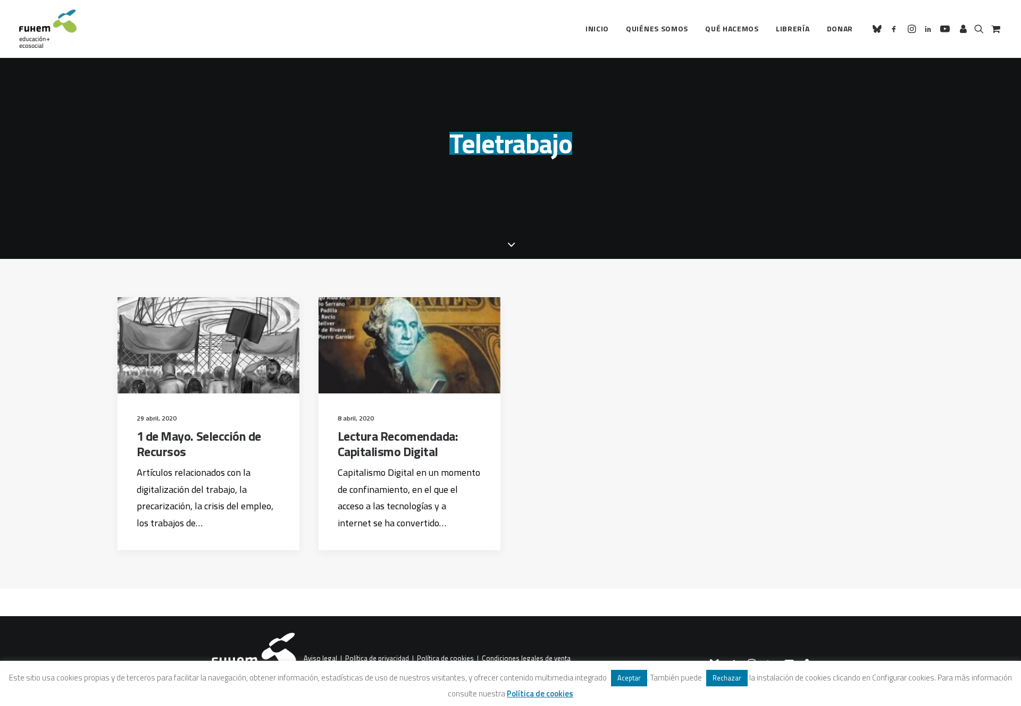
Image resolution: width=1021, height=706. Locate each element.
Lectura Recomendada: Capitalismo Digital (398, 443)
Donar (840, 28)
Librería (793, 28)
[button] (878, 28)
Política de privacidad (377, 658)
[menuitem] (597, 28)
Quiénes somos (657, 28)
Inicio (597, 28)
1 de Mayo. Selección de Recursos (199, 443)
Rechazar (727, 678)
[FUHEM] (48, 29)
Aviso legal (320, 658)
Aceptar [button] (629, 678)
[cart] (994, 28)
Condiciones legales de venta (526, 658)
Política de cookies (445, 658)
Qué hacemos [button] (732, 28)
